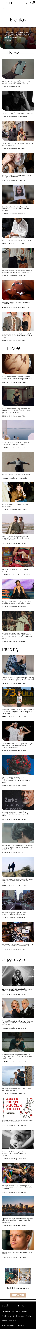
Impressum (21, 1325)
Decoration (13, 1320)
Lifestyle (4, 1320)
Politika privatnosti (8, 1325)
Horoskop (20, 1316)
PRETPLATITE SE (18, 1295)
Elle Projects (6, 1312)
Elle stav (28, 1316)
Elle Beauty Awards (19, 1312)
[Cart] (33, 3)
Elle (3, 9)
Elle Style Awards (8, 1316)
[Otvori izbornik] (3, 3)
